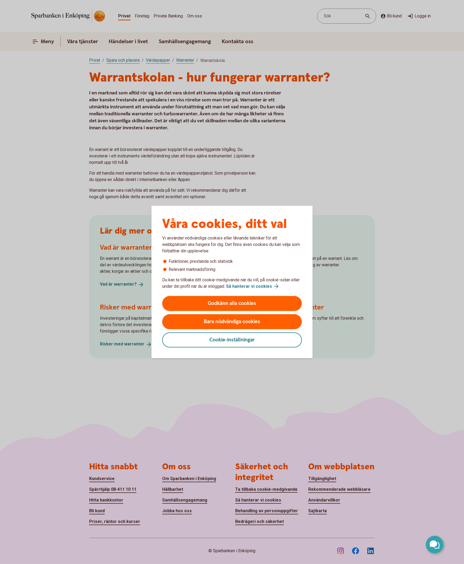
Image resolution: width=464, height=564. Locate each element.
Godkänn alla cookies (232, 303)
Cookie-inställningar (232, 340)
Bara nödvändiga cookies (232, 321)
